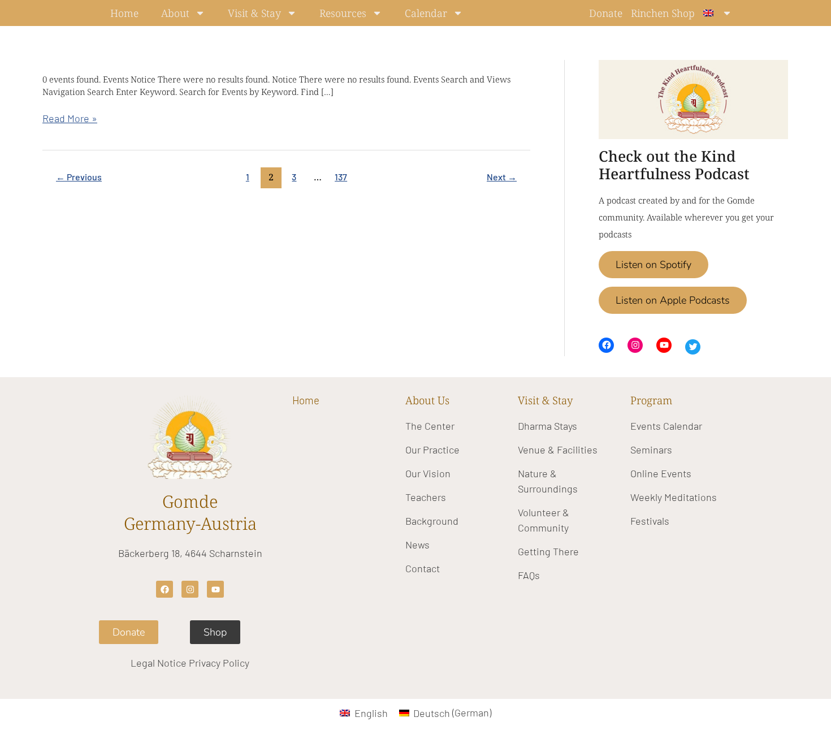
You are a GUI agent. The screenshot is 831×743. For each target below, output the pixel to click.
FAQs (529, 575)
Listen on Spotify (653, 264)
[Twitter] (692, 347)
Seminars (651, 449)
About (175, 13)
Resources (342, 13)
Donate (605, 13)
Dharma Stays (547, 426)
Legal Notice (159, 662)
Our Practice (432, 449)
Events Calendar (666, 426)
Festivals (649, 521)
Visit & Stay (254, 13)
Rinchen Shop (663, 13)
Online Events (660, 473)
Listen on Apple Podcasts (673, 300)
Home (124, 13)
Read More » (69, 117)
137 (341, 176)
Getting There (548, 551)
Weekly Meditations (673, 497)
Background (431, 521)
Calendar (426, 13)
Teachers (425, 497)
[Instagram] (635, 345)
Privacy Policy (219, 662)
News (417, 544)
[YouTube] (664, 345)
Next (502, 176)
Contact (422, 568)
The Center (430, 426)
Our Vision (428, 473)
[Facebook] (606, 345)
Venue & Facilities (558, 449)
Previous (79, 176)
